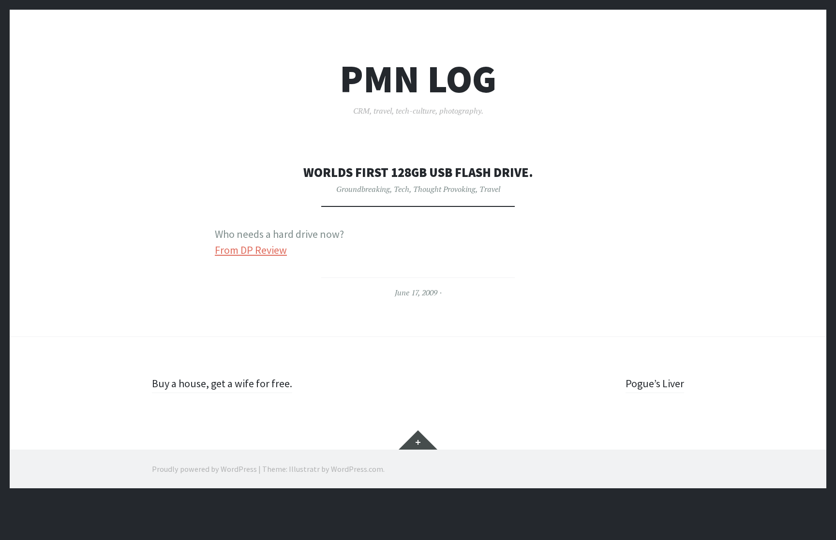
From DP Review (251, 250)
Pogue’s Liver (655, 383)
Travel (489, 189)
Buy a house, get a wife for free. (222, 383)
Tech (401, 189)
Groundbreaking (363, 189)
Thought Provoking (444, 189)
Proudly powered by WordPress (204, 469)
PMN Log (418, 79)
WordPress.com (357, 469)
